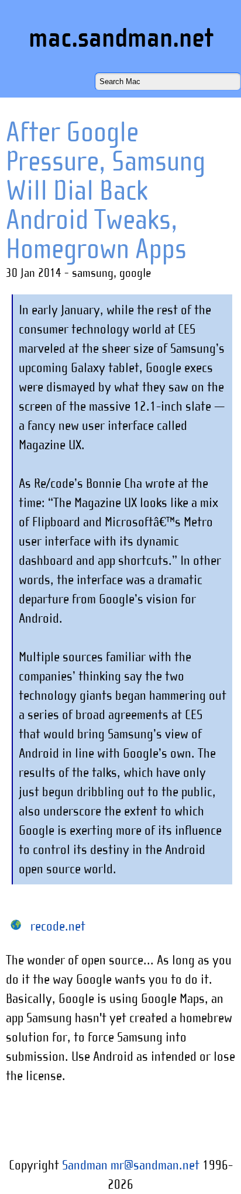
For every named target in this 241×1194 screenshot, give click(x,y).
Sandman (85, 1165)
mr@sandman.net (155, 1165)
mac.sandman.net (121, 38)
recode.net (57, 926)
